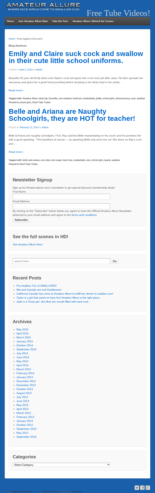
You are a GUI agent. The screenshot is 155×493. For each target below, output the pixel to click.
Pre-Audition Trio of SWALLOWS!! (36, 285)
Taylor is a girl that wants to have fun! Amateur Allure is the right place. (58, 297)
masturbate (89, 98)
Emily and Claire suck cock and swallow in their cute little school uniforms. (76, 57)
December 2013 (26, 381)
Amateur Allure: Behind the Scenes (93, 21)
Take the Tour (60, 21)
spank (107, 160)
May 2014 (22, 361)
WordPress (76, 491)
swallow (141, 98)
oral (88, 160)
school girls (108, 98)
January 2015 (24, 341)
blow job (43, 98)
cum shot (45, 160)
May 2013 (22, 404)
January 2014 (24, 377)
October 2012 (24, 424)
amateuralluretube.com (22, 491)
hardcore (77, 98)
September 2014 (26, 349)
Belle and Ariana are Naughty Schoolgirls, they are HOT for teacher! (72, 115)
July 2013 (22, 397)
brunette (53, 98)
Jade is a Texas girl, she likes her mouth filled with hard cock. (52, 301)
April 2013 (22, 408)
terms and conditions (84, 214)
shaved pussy (122, 98)
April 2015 (22, 333)
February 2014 (25, 373)
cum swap (56, 160)
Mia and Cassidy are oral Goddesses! (38, 289)
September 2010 (26, 436)
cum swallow (65, 98)
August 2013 (24, 393)
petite (99, 98)
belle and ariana (31, 160)
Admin (39, 69)
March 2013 (23, 412)
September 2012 (26, 428)
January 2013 (24, 420)
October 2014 (24, 345)
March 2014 (23, 369)
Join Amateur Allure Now (33, 21)
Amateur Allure (30, 98)
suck (133, 98)
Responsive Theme (50, 491)
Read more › (16, 90)
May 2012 (22, 432)
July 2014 (22, 353)
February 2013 (25, 416)
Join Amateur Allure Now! (28, 244)
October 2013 (24, 389)
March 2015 (23, 337)
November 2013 (26, 385)
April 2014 (22, 365)
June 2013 (22, 401)
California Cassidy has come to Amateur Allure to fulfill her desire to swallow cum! (64, 293)
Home (10, 21)
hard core (67, 160)
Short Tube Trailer (41, 102)
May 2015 (22, 329)
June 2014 (22, 357)
